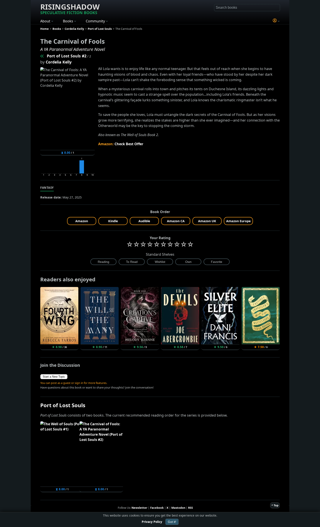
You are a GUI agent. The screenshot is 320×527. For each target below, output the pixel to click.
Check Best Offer (129, 144)
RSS (190, 508)
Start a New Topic (54, 376)
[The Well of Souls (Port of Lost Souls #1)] (42, 55)
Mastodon (178, 508)
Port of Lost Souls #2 (66, 55)
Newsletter (139, 508)
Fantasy (47, 188)
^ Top (274, 505)
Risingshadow (70, 8)
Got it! (172, 522)
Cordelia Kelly (59, 62)
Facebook (157, 508)
